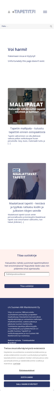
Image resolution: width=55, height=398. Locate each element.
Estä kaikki (27, 377)
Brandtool (12, 343)
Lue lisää (16, 363)
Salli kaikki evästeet (27, 384)
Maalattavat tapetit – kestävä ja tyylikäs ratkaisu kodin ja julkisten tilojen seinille (27, 207)
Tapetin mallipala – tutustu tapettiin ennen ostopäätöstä (27, 130)
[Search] (51, 26)
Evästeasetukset (26, 370)
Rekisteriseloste (14, 340)
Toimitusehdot (28, 340)
